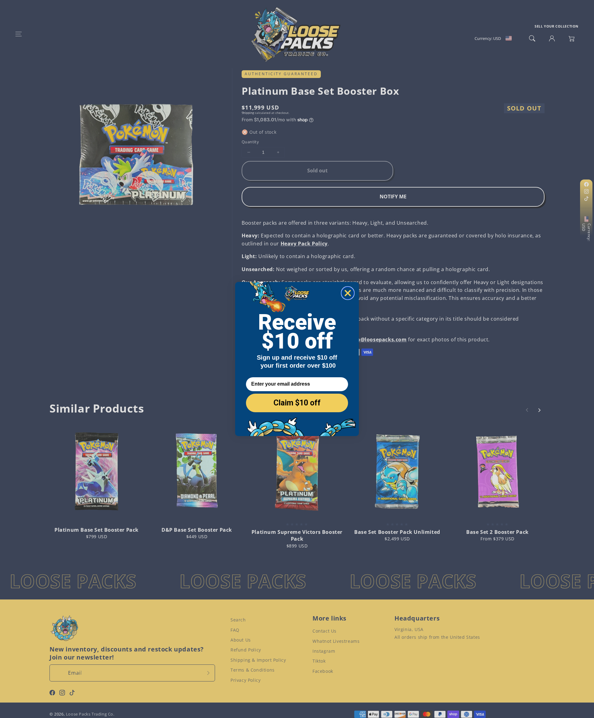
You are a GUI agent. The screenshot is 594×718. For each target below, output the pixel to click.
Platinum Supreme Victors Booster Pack (297, 535)
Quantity (250, 142)
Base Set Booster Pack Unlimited (397, 532)
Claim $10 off (297, 402)
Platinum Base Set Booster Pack (96, 529)
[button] (18, 34)
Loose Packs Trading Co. (90, 714)
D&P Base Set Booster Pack (196, 529)
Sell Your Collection (557, 26)
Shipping (248, 112)
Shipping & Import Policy (258, 660)
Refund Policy (245, 650)
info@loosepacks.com (378, 339)
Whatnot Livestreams (335, 641)
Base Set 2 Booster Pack (497, 532)
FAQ (234, 630)
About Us (240, 640)
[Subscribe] (208, 672)
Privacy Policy (245, 680)
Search (238, 620)
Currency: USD (586, 232)
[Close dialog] (348, 293)
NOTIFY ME (393, 196)
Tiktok (319, 661)
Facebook (322, 671)
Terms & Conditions (252, 670)
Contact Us (324, 631)
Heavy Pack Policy (304, 243)
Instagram (323, 651)
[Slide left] (527, 410)
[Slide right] (539, 410)
